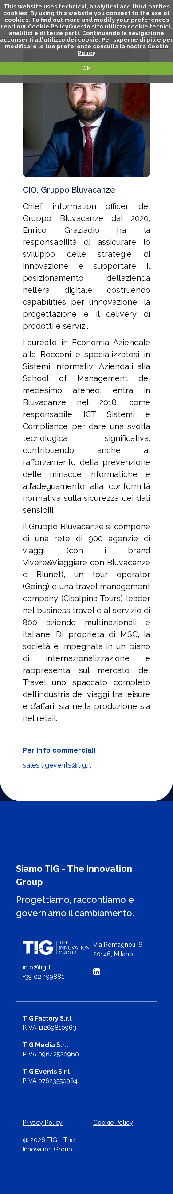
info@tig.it (37, 967)
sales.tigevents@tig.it (57, 765)
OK (86, 68)
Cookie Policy (48, 26)
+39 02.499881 (43, 976)
